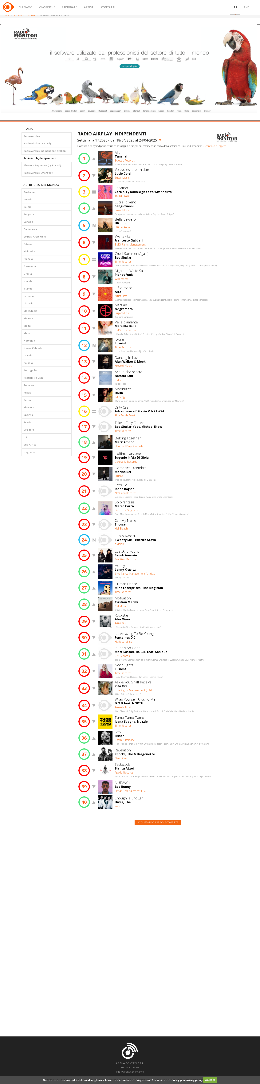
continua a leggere (215, 146)
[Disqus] (158, 876)
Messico (28, 333)
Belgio (27, 207)
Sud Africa (30, 444)
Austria (28, 199)
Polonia (28, 363)
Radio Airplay (32, 136)
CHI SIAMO (25, 7)
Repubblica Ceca (34, 377)
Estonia (28, 244)
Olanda (28, 355)
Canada (28, 221)
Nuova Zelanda (33, 348)
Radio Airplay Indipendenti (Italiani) (45, 151)
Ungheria (29, 452)
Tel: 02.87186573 (130, 1067)
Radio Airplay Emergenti (38, 172)
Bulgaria (29, 214)
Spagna (28, 415)
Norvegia (29, 340)
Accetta (210, 1080)
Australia (29, 192)
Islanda (28, 288)
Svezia (28, 422)
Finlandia (29, 251)
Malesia (28, 318)
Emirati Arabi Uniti (35, 236)
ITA (235, 7)
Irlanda (28, 281)
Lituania (28, 303)
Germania (30, 266)
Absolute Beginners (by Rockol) (42, 165)
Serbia (28, 400)
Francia (28, 259)
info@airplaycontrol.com (130, 1071)
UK (25, 437)
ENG (247, 7)
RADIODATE (69, 7)
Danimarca (30, 229)
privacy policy (194, 1080)
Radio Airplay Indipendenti (39, 158)
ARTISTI (89, 7)
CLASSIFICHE (47, 7)
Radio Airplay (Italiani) (37, 143)
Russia (27, 392)
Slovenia (29, 407)
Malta (27, 325)
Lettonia (29, 296)
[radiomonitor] (227, 137)
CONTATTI (108, 7)
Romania (29, 385)
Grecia (28, 273)
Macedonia (30, 311)
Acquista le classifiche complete (158, 822)
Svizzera (29, 429)
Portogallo (30, 370)
